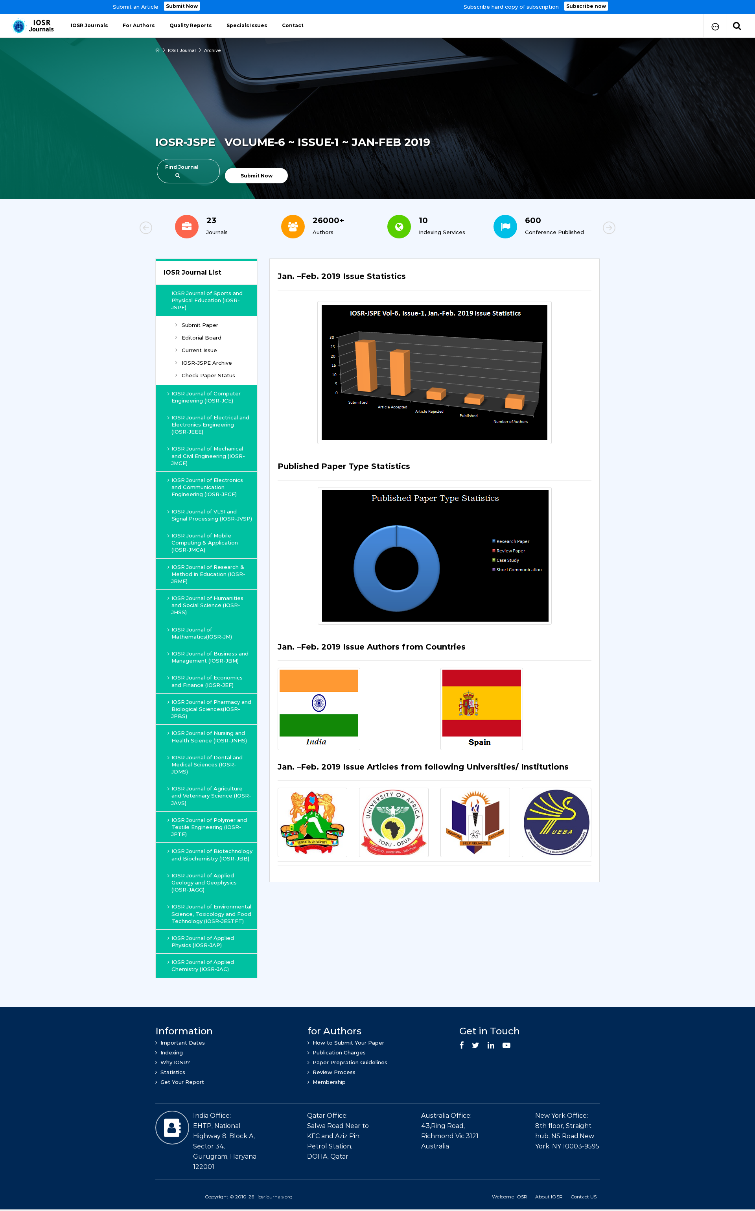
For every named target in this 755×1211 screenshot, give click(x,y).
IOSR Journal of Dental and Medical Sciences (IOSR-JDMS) (207, 764)
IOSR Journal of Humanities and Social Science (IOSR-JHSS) (207, 605)
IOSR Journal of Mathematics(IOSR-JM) (201, 633)
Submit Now (182, 6)
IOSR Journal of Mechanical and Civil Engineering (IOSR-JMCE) (208, 455)
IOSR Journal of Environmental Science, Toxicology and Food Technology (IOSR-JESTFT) (211, 913)
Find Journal (182, 167)
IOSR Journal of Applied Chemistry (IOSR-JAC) (202, 965)
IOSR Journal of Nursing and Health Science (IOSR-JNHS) (209, 736)
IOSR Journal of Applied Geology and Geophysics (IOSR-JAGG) (204, 882)
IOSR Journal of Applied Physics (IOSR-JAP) (202, 941)
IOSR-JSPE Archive (207, 363)
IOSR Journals (89, 25)
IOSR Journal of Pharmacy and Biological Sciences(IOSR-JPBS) (211, 709)
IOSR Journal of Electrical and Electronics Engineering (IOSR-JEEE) (210, 424)
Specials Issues (246, 25)
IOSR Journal (182, 50)
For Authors (139, 25)
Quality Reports (190, 25)
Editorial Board (201, 337)
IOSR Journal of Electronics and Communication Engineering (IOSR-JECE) (207, 487)
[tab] (434, 281)
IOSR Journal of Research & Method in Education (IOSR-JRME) (208, 574)
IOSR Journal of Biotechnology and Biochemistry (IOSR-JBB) (211, 854)
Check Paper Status (208, 375)
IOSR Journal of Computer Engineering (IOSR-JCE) (206, 397)
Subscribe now (586, 6)
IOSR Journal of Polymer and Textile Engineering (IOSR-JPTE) (209, 827)
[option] (377, 7)
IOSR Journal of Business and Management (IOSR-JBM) (210, 657)
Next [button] (582, 229)
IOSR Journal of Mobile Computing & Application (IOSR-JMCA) (204, 542)
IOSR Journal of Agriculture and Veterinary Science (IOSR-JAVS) (211, 795)
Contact (293, 25)
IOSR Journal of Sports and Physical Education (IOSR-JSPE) (207, 300)
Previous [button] (173, 229)
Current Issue (199, 350)
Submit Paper (200, 325)
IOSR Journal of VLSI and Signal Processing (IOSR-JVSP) (211, 515)
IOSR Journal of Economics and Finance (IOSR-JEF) (207, 681)
